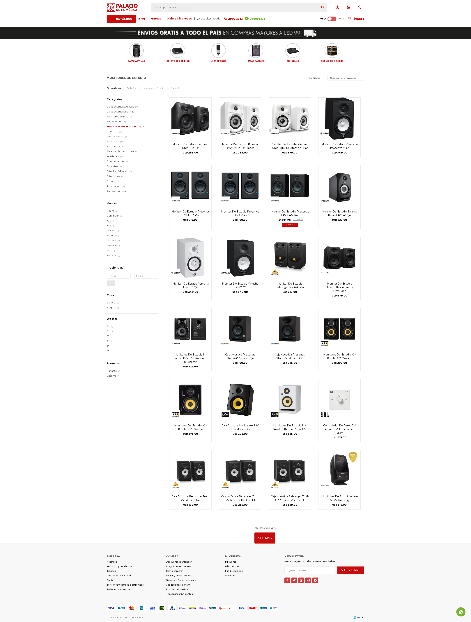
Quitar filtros (177, 88)
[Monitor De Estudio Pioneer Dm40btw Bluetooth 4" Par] (290, 118)
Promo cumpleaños (177, 589)
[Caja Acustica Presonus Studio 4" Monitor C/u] (240, 329)
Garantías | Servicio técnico (181, 580)
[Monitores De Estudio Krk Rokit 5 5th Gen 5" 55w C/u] (290, 400)
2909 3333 (235, 18)
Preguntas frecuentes (178, 566)
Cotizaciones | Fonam (178, 584)
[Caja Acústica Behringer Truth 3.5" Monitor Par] (190, 471)
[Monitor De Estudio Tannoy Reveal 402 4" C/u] (339, 186)
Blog (141, 18)
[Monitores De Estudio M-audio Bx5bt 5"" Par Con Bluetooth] (190, 329)
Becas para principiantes (179, 594)
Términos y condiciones (120, 566)
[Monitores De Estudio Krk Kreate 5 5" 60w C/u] (190, 400)
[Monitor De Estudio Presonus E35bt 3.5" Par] (190, 186)
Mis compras (232, 566)
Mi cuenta (230, 561)
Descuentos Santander (179, 561)
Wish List (230, 575)
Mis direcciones (233, 571)
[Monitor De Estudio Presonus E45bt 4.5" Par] (290, 186)
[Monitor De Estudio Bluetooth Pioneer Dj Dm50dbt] (339, 258)
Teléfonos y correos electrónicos (125, 584)
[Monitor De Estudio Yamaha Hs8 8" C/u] (240, 258)
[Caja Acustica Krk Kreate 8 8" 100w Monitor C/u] (240, 400)
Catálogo (124, 19)
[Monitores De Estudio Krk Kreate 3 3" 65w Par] (339, 329)
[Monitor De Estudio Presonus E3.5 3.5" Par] (240, 186)
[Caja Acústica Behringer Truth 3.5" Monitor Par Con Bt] (240, 471)
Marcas (155, 18)
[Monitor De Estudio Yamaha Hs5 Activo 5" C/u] (339, 118)
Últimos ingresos (179, 18)
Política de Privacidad (119, 575)
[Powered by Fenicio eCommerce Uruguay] (358, 617)
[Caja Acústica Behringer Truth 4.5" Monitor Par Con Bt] (290, 471)
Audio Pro (131, 88)
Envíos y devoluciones (178, 575)
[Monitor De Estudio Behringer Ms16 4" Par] (290, 258)
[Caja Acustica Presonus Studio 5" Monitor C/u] (290, 329)
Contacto (112, 580)
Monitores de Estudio (154, 88)
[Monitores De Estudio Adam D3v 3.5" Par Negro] (339, 471)
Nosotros (112, 561)
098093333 (257, 18)
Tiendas (357, 18)
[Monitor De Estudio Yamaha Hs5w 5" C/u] (190, 258)
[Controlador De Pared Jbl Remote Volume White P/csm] (339, 400)
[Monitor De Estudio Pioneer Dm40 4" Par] (190, 118)
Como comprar (174, 571)
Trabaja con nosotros (118, 589)
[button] (322, 7)
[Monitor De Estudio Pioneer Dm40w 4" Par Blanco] (240, 118)
